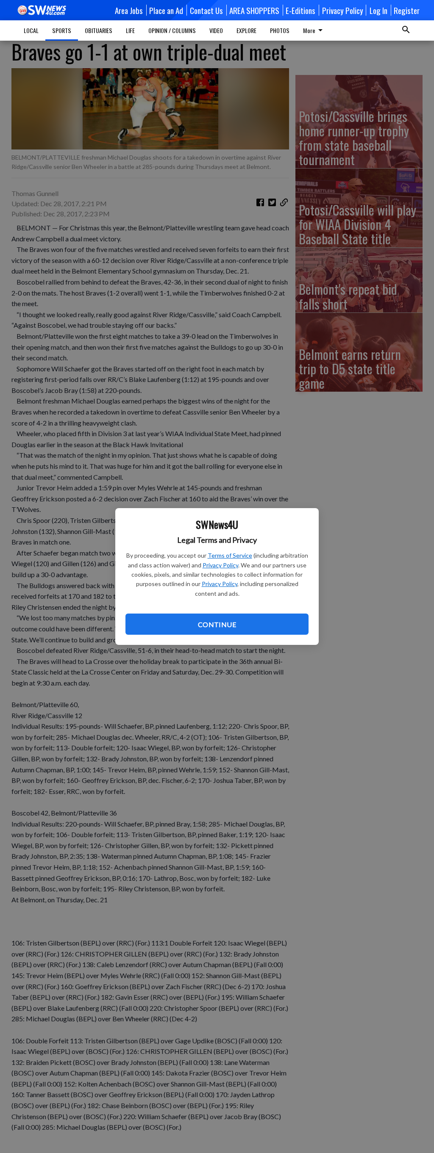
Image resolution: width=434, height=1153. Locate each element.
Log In (378, 10)
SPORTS (61, 30)
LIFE (130, 30)
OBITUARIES (98, 30)
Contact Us (206, 10)
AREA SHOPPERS (254, 10)
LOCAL (31, 30)
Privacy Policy (220, 565)
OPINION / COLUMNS (172, 30)
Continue (217, 624)
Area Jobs (129, 10)
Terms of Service (230, 555)
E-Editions (300, 10)
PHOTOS (279, 30)
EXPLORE (246, 30)
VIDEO (216, 30)
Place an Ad (166, 10)
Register (407, 10)
